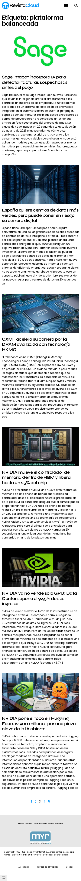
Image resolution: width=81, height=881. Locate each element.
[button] (76, 5)
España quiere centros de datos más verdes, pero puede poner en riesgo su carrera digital (40, 215)
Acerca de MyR (59, 823)
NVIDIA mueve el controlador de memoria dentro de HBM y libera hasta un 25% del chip (36, 477)
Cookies (69, 867)
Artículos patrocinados (25, 823)
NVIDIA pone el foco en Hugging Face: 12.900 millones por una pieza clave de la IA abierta (39, 723)
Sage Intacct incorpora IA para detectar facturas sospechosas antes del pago (34, 82)
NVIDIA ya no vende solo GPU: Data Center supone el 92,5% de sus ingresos (39, 598)
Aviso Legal (24, 867)
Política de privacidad (48, 867)
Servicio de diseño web (40, 823)
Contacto (51, 823)
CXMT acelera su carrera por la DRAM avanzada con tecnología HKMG (36, 344)
